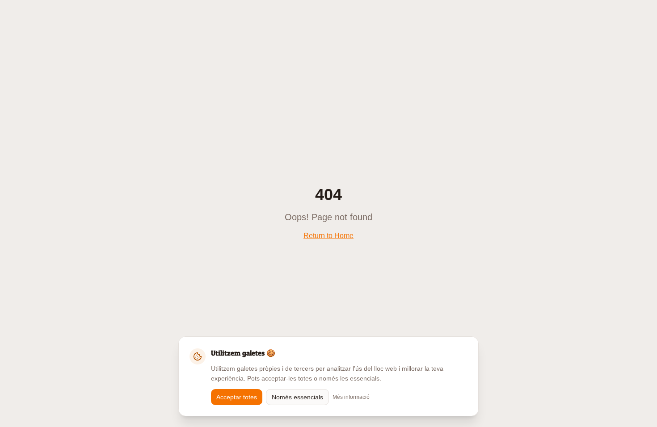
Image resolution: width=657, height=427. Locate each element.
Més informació (351, 397)
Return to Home (328, 235)
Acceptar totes (236, 397)
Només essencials (297, 397)
